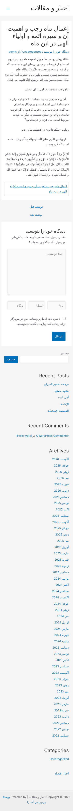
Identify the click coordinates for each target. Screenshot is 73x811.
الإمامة (65, 404)
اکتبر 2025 (62, 509)
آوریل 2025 (62, 547)
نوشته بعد (36, 214)
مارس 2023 (61, 704)
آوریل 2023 (61, 697)
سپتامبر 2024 (60, 591)
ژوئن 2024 (62, 609)
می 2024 (63, 616)
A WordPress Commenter (52, 435)
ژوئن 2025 (62, 534)
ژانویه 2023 (61, 716)
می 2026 (63, 478)
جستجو (64, 353)
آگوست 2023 (60, 672)
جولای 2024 (61, 603)
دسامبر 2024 (61, 572)
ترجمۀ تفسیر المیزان (56, 384)
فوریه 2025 (62, 559)
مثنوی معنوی (61, 390)
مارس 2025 (61, 553)
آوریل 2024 (61, 622)
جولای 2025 (61, 528)
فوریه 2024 (61, 635)
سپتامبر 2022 (60, 735)
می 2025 (63, 540)
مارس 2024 (61, 628)
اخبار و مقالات (50, 8)
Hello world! (24, 435)
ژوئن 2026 (62, 471)
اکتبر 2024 (62, 584)
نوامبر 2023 (61, 653)
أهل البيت (63, 397)
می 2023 (63, 691)
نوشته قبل (36, 206)
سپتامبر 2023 (60, 666)
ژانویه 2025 (61, 566)
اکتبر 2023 (62, 660)
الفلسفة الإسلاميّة (58, 410)
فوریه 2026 (61, 484)
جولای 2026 (61, 465)
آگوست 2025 (60, 522)
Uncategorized (31, 51)
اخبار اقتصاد (62, 773)
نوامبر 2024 (61, 578)
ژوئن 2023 (62, 685)
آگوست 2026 (60, 459)
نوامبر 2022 (61, 729)
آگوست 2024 (60, 597)
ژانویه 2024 (61, 641)
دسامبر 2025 (61, 497)
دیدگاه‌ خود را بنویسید (56, 51)
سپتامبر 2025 (60, 515)
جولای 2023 (61, 679)
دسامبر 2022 (61, 722)
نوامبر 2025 (61, 503)
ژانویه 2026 (61, 490)
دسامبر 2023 (61, 647)
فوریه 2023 (61, 710)
